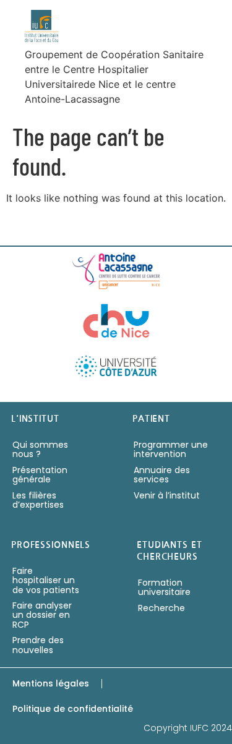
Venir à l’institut (167, 495)
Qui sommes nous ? (40, 449)
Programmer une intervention (171, 449)
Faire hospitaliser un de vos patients (45, 580)
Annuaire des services (162, 474)
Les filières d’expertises (38, 500)
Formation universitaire (164, 587)
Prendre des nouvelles (38, 645)
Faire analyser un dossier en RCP (42, 615)
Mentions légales (50, 683)
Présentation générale (39, 474)
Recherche (161, 608)
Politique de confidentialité (72, 709)
